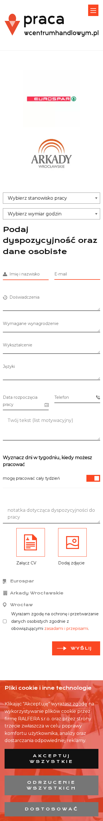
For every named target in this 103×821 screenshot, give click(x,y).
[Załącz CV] (30, 542)
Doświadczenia (23, 297)
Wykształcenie (17, 345)
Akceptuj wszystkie (51, 758)
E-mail (60, 274)
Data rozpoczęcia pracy (20, 401)
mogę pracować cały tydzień (31, 478)
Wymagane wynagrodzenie (31, 323)
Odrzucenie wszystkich (52, 785)
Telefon (61, 397)
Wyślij (81, 648)
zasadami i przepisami (66, 628)
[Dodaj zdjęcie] (72, 542)
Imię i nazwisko (23, 274)
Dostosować (52, 809)
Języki (9, 366)
